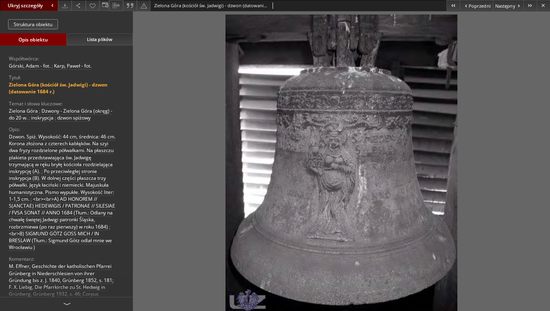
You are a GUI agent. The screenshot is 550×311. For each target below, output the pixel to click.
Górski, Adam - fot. (29, 65)
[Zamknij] (543, 5)
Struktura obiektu (33, 24)
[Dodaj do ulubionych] (92, 5)
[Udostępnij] (78, 5)
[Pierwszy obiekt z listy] (453, 5)
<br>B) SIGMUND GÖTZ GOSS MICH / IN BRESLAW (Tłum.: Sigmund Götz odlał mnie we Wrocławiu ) (60, 240)
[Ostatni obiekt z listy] (530, 5)
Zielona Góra (23, 110)
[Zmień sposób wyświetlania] (104, 5)
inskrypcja (42, 117)
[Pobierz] (65, 5)
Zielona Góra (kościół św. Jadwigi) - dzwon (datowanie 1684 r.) (58, 88)
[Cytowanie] (130, 5)
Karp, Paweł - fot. (72, 65)
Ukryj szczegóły (25, 5)
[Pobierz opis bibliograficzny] (116, 5)
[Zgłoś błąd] (144, 5)
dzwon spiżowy (74, 117)
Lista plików (99, 39)
